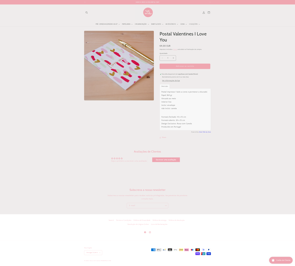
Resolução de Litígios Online (138, 224)
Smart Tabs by (203, 132)
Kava (209, 132)
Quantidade (163, 53)
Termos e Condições (123, 220)
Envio (175, 49)
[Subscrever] (165, 205)
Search (111, 220)
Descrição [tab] (164, 86)
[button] (86, 12)
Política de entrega (159, 220)
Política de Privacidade (142, 220)
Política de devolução (177, 220)
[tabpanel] (185, 110)
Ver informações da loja (171, 81)
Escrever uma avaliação (166, 160)
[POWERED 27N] (106, 260)
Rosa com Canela (95, 260)
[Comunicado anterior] (84, 2)
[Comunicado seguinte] (210, 2)
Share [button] (164, 137)
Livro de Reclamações (159, 224)
